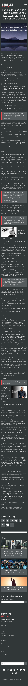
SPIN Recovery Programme (8, 635)
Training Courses (5, 644)
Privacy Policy (4, 654)
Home (3, 629)
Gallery (3, 633)
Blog (2, 631)
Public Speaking (5, 646)
